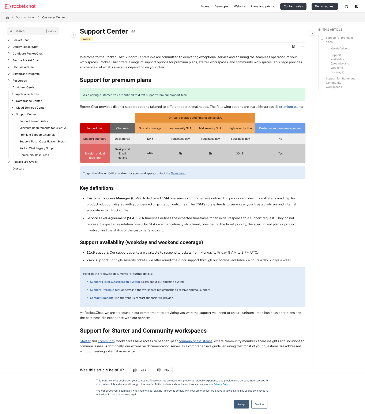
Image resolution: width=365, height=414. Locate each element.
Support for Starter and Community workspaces (340, 83)
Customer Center (53, 17)
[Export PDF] (293, 46)
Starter (85, 341)
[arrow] (322, 39)
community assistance (195, 341)
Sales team (178, 173)
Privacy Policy (221, 384)
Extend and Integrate (26, 73)
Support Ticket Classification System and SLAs (44, 141)
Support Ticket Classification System (115, 282)
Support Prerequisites (33, 121)
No (166, 370)
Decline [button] (259, 404)
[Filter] (65, 31)
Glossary (18, 168)
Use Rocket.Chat (23, 67)
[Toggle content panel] (312, 33)
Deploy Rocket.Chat (25, 46)
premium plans (290, 106)
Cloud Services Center (31, 107)
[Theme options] (356, 6)
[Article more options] (302, 46)
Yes (143, 370)
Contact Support (101, 298)
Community (106, 341)
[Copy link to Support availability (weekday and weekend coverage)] (209, 242)
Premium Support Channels (37, 134)
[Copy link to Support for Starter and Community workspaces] (213, 331)
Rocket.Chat (21, 40)
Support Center (26, 114)
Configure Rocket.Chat (27, 53)
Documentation (25, 17)
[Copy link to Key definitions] (120, 188)
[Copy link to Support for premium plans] (158, 80)
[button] (33, 31)
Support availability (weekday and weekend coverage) (340, 63)
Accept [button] (241, 404)
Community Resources (34, 155)
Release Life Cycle (25, 161)
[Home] (20, 6)
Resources (20, 80)
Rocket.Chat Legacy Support (37, 148)
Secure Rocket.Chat (26, 60)
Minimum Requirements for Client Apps (44, 128)
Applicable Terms (27, 94)
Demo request (325, 6)
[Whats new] (346, 6)
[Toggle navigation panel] (73, 34)
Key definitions (340, 48)
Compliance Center (29, 100)
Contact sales (293, 6)
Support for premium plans (339, 40)
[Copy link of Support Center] (132, 31)
